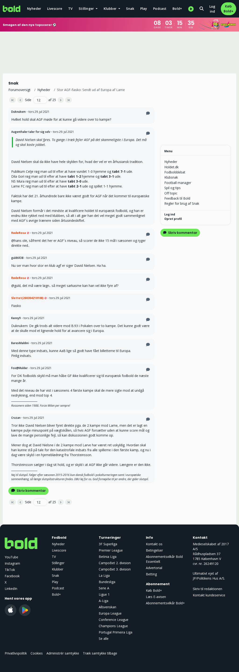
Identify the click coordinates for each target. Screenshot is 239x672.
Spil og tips (172, 188)
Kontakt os (154, 544)
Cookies (37, 653)
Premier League (111, 550)
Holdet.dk (171, 167)
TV (70, 8)
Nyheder (34, 8)
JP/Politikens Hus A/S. (209, 578)
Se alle (104, 638)
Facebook (12, 576)
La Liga (104, 575)
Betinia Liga (107, 556)
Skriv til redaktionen (207, 589)
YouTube (11, 557)
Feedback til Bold (177, 198)
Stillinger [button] (87, 8)
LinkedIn (11, 588)
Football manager (177, 182)
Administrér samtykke (62, 653)
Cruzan (16, 418)
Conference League (113, 619)
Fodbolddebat (174, 172)
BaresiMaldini (20, 343)
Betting (151, 574)
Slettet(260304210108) (27, 298)
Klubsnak (171, 177)
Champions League (113, 626)
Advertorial (154, 568)
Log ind (212, 9)
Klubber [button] (111, 8)
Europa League (110, 613)
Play (143, 8)
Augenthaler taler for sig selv (30, 132)
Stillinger (58, 563)
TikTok (10, 569)
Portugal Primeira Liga (115, 632)
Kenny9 (16, 318)
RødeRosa (18, 233)
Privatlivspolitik (16, 653)
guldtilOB (17, 258)
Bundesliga (107, 582)
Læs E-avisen (156, 597)
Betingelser (154, 550)
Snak (130, 8)
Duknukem (18, 112)
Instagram (12, 563)
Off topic (170, 193)
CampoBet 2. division (115, 563)
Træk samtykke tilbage (100, 653)
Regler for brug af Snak (181, 203)
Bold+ (177, 8)
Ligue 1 (104, 594)
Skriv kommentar (31, 490)
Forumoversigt (19, 90)
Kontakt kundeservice (209, 595)
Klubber (57, 569)
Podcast (159, 8)
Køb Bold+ (228, 9)
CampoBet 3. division (115, 569)
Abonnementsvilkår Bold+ (165, 603)
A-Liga (103, 600)
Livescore (54, 8)
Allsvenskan (107, 607)
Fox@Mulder (19, 368)
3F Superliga (108, 544)
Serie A (104, 588)
